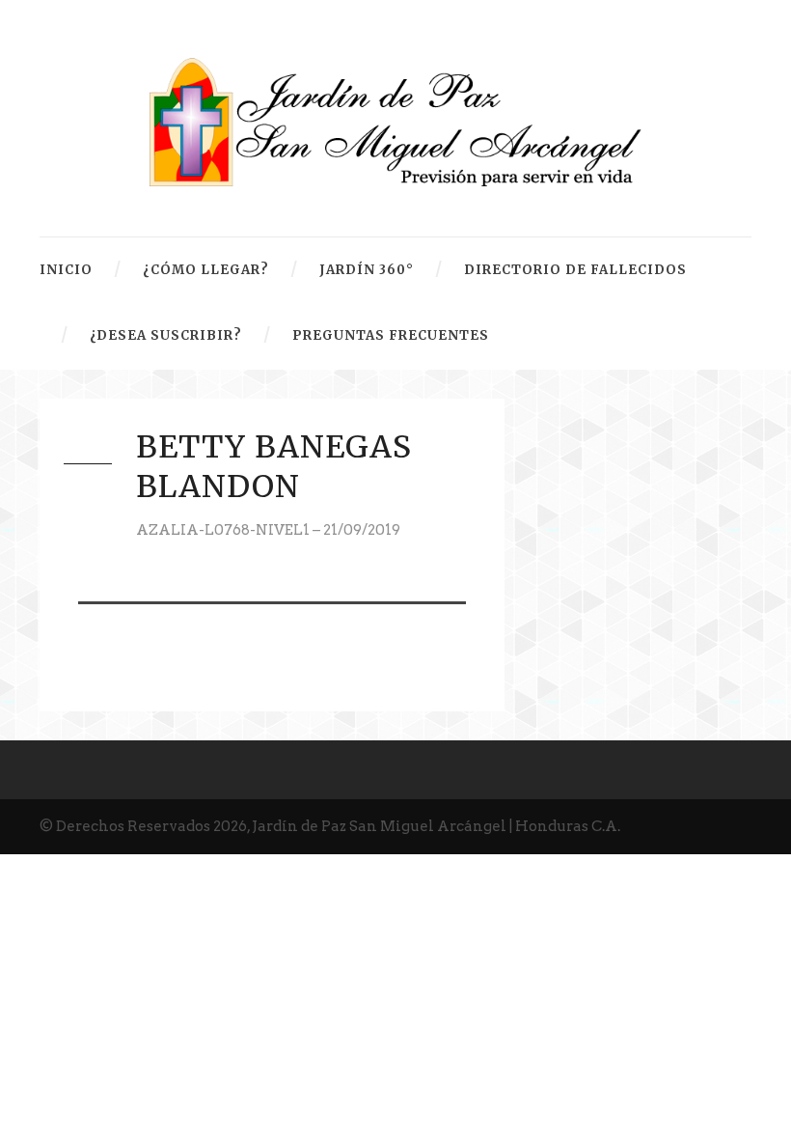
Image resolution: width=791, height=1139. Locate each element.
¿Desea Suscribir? (166, 335)
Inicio (66, 270)
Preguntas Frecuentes (390, 335)
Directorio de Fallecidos (575, 270)
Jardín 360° (366, 270)
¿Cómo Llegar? (206, 270)
